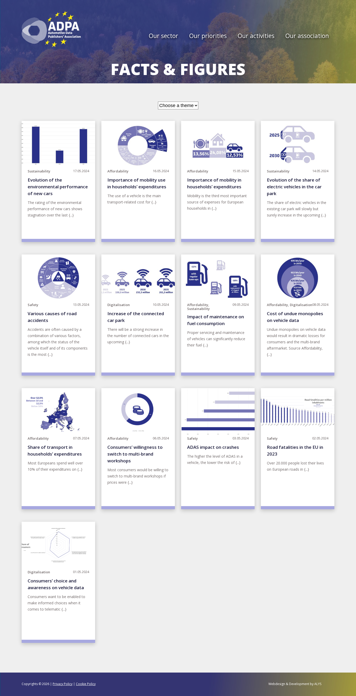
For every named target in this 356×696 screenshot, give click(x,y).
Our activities (256, 36)
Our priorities (208, 36)
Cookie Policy (86, 684)
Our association (307, 36)
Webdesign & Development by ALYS (294, 684)
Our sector (163, 36)
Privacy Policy (62, 684)
